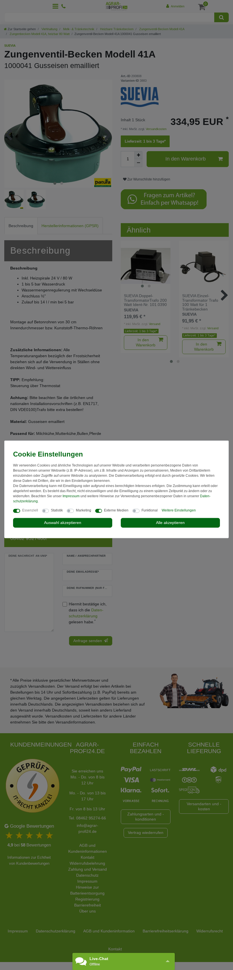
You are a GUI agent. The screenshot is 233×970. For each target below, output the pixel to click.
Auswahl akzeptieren (62, 522)
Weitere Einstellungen (179, 510)
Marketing (83, 510)
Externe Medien (116, 510)
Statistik (57, 510)
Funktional (150, 510)
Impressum (71, 496)
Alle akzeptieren (170, 522)
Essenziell (30, 510)
